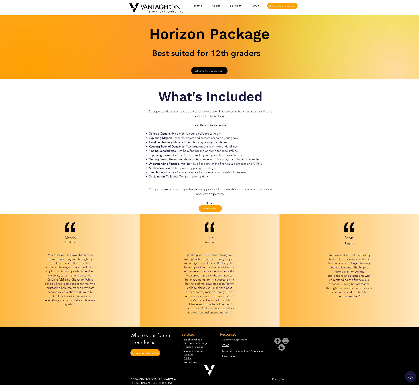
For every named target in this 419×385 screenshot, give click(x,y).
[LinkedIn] (281, 347)
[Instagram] (285, 341)
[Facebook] (277, 341)
